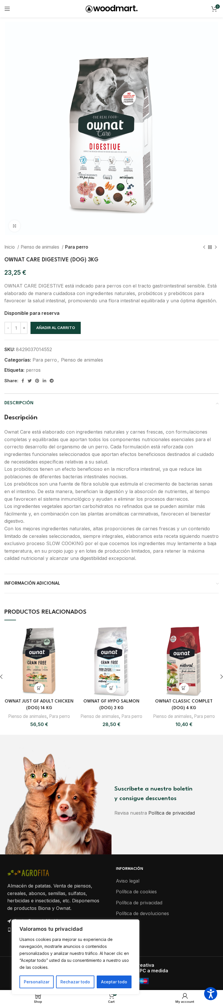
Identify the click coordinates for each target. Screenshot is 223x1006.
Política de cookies (136, 891)
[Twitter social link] (29, 381)
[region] (75, 956)
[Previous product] (204, 247)
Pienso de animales (40, 247)
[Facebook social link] (23, 381)
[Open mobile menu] (7, 9)
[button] (39, 688)
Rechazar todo (75, 981)
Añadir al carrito (55, 327)
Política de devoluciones (142, 913)
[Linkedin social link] (44, 381)
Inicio (10, 247)
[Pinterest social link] (37, 381)
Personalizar (36, 981)
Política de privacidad (171, 813)
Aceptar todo (114, 981)
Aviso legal (127, 881)
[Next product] (216, 247)
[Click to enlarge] (14, 226)
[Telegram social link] (51, 381)
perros (33, 370)
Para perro (76, 247)
